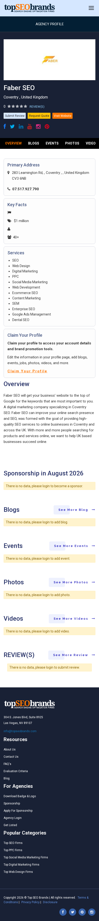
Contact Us (11, 756)
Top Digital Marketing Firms (21, 864)
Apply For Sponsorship (18, 810)
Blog (7, 778)
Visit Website (62, 116)
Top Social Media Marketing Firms (26, 857)
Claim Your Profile (27, 371)
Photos (72, 143)
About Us (10, 749)
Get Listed (10, 825)
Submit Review (15, 116)
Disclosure (50, 902)
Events (52, 143)
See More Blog (73, 510)
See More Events (71, 546)
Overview (13, 143)
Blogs (33, 143)
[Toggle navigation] (91, 8)
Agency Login (13, 818)
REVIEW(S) (37, 106)
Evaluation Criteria (16, 771)
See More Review (71, 655)
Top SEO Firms (13, 843)
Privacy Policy (30, 902)
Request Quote (39, 116)
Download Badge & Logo (20, 796)
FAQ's (7, 764)
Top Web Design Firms (18, 872)
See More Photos (71, 582)
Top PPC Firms (13, 850)
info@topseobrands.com (20, 731)
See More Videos (71, 618)
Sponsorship (12, 803)
